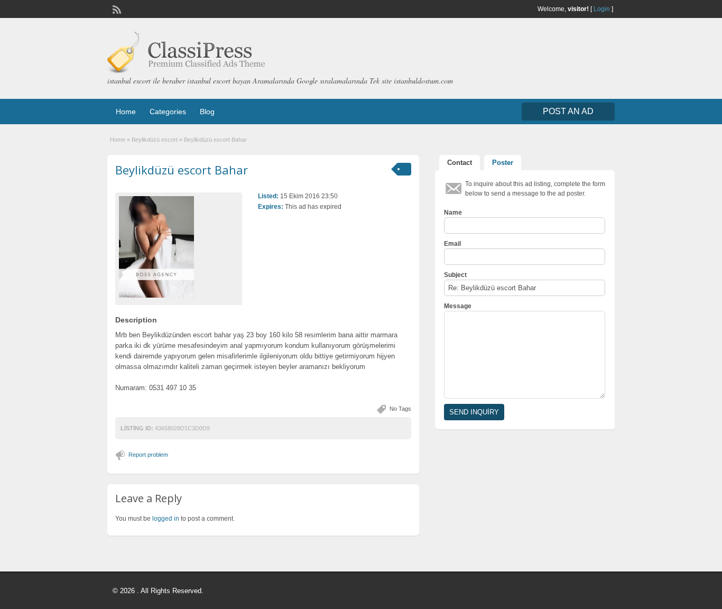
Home (126, 111)
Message (457, 306)
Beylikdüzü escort (155, 139)
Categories (168, 111)
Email (452, 243)
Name (453, 212)
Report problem (148, 454)
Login (602, 9)
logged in (165, 518)
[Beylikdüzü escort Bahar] (178, 247)
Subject (455, 275)
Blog (207, 111)
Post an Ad (568, 111)
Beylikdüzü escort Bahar (181, 170)
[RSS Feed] (116, 8)
